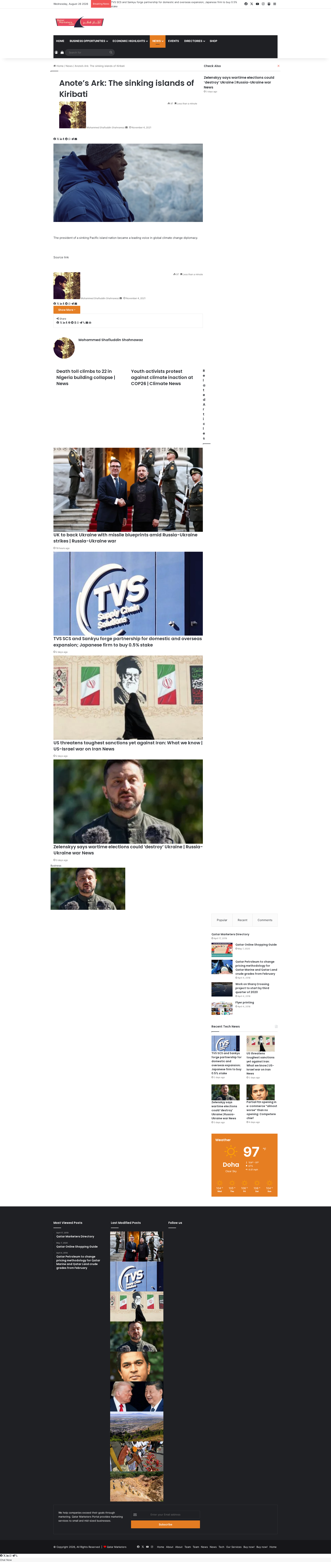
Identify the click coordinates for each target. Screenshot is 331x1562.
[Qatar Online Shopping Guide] (222, 949)
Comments (265, 919)
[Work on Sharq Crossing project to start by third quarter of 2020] (222, 988)
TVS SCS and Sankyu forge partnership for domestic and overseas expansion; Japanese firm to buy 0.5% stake (226, 1063)
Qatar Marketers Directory (230, 933)
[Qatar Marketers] (79, 21)
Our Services (234, 1546)
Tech (221, 1546)
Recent (242, 919)
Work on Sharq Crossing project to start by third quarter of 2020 (252, 987)
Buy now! (249, 1546)
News (156, 40)
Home (60, 40)
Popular (222, 919)
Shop (213, 40)
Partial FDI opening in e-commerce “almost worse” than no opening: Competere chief (262, 1109)
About (169, 1546)
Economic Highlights (129, 40)
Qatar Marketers (116, 1546)
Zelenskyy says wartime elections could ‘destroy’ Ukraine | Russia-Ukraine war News (239, 81)
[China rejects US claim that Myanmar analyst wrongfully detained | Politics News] (136, 1396)
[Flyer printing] (222, 1007)
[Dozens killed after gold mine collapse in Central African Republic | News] (136, 1486)
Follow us (175, 1222)
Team (187, 1546)
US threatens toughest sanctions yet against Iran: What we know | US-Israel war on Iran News (167, 2)
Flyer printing (244, 1002)
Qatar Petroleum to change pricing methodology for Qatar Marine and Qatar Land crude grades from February (256, 967)
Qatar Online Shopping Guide (256, 944)
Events (173, 40)
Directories (193, 40)
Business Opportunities (87, 40)
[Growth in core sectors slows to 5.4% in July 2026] (136, 1426)
